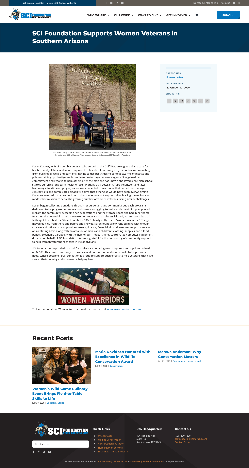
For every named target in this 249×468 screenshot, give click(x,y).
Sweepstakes (105, 435)
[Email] (201, 101)
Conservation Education (111, 443)
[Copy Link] (207, 101)
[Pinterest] (194, 101)
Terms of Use (120, 461)
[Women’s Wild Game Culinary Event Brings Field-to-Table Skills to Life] (61, 365)
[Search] (239, 3)
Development (179, 361)
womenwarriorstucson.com (124, 309)
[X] (175, 101)
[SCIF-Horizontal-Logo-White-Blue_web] (60, 421)
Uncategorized (194, 361)
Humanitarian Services (110, 447)
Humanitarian (174, 77)
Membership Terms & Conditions (146, 461)
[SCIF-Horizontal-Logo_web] (30, 8)
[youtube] (122, 3)
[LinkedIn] (188, 101)
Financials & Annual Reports (113, 451)
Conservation (116, 366)
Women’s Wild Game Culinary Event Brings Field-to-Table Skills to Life (60, 394)
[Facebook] (169, 101)
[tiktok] (117, 3)
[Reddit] (182, 101)
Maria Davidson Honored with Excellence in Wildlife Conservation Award (123, 357)
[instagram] (111, 3)
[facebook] (106, 3)
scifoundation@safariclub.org (191, 438)
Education (52, 402)
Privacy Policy (105, 461)
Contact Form (182, 442)
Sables (61, 402)
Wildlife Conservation (109, 439)
